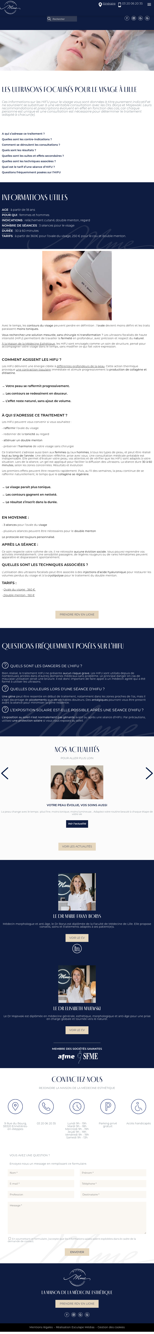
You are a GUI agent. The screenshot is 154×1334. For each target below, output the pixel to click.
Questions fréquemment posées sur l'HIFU (31, 172)
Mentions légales (41, 1327)
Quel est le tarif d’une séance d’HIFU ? (28, 167)
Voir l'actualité (77, 824)
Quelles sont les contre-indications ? (27, 139)
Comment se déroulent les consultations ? (31, 145)
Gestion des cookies (111, 1327)
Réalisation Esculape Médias (75, 1327)
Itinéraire (109, 3)
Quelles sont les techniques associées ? (29, 161)
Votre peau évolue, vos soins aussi (77, 805)
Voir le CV (77, 938)
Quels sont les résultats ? (19, 150)
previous (4, 773)
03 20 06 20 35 (132, 3)
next (149, 773)
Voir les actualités (77, 846)
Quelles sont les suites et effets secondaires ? (33, 156)
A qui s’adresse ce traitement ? (23, 134)
